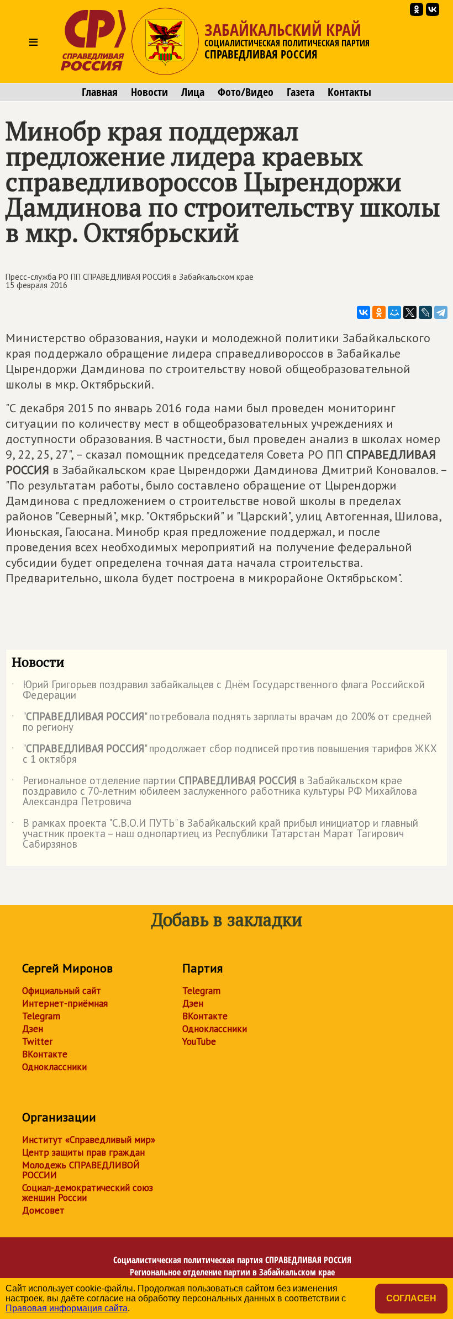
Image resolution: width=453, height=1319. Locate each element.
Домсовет (43, 1210)
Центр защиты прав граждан (83, 1152)
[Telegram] (440, 312)
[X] (410, 312)
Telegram (41, 1016)
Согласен (411, 1298)
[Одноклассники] (379, 312)
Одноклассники (54, 1067)
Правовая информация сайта (67, 1308)
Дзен (32, 1029)
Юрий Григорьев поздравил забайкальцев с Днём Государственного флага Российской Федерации (218, 690)
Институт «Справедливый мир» (88, 1140)
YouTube (199, 1041)
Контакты (349, 92)
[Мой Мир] (394, 312)
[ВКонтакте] (363, 312)
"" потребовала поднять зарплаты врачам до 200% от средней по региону (221, 722)
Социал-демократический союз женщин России (87, 1193)
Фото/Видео (245, 92)
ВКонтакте (44, 1054)
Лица (192, 92)
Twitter (37, 1041)
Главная (100, 92)
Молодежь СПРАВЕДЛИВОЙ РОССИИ (81, 1170)
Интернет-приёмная (65, 1003)
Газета (300, 92)
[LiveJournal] (425, 312)
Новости (149, 92)
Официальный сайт (61, 991)
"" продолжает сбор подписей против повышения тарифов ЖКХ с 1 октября (224, 754)
